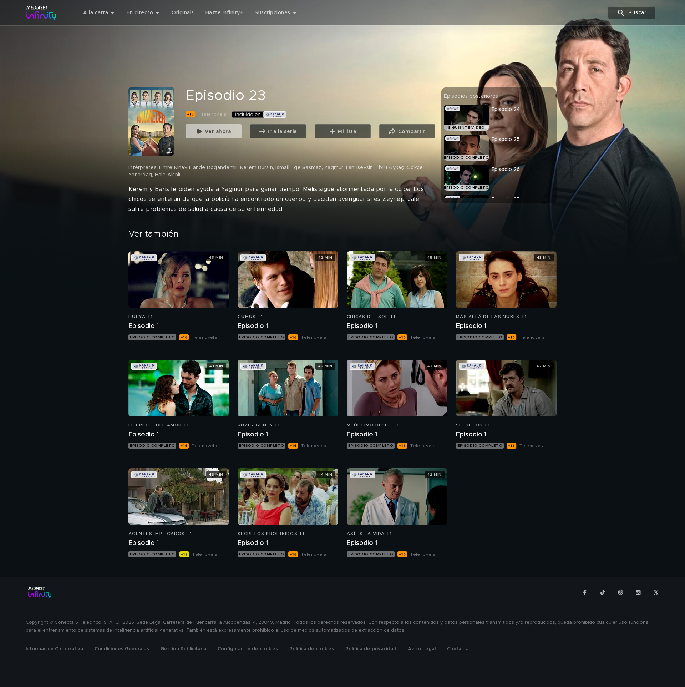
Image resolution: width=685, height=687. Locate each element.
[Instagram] (638, 592)
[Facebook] (585, 592)
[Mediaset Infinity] (41, 12)
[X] (656, 592)
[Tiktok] (602, 592)
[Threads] (620, 592)
